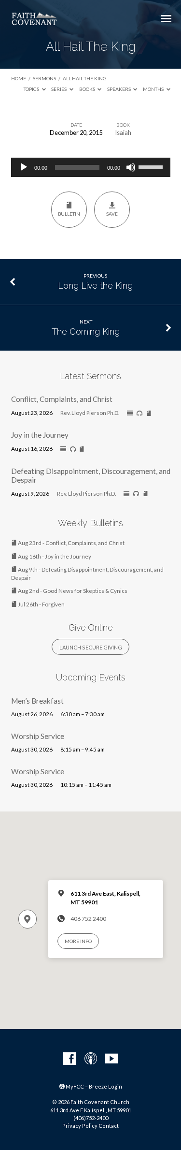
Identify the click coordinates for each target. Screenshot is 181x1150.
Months (154, 89)
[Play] (23, 167)
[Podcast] (90, 1059)
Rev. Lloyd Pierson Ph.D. (89, 413)
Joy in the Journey (40, 434)
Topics (32, 89)
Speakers (119, 89)
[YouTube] (111, 1059)
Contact (108, 1125)
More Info (78, 941)
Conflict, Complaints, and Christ (61, 399)
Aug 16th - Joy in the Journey (54, 556)
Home (18, 78)
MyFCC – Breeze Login (93, 1086)
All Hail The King (85, 78)
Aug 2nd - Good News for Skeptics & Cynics (72, 591)
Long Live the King (95, 285)
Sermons (44, 78)
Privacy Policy (79, 1125)
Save (112, 214)
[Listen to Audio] (139, 413)
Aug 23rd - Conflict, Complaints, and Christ (71, 543)
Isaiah (123, 132)
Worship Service (37, 736)
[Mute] (131, 167)
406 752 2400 (88, 918)
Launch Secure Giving (90, 647)
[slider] (152, 166)
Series (59, 89)
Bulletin (69, 214)
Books (87, 89)
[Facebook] (69, 1059)
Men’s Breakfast (37, 700)
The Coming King (86, 331)
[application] (90, 167)
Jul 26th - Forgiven (41, 604)
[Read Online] (130, 413)
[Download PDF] (149, 413)
